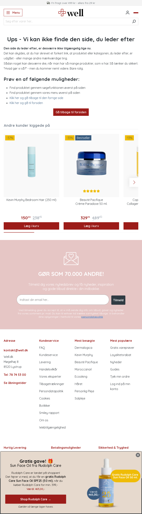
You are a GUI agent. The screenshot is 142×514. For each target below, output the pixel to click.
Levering (45, 362)
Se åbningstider (15, 383)
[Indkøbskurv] (135, 12)
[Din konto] (127, 12)
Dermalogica (83, 348)
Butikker (44, 405)
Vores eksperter (50, 376)
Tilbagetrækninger (51, 384)
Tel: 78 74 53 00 (15, 375)
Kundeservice (48, 355)
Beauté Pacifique (86, 362)
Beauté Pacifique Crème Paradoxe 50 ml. (91, 202)
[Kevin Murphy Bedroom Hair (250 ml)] (31, 161)
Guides (114, 369)
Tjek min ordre (120, 376)
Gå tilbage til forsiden (71, 112)
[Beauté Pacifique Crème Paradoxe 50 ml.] (91, 161)
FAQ (42, 348)
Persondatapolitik (51, 391)
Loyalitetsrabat (120, 355)
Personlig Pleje (84, 391)
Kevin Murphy (84, 355)
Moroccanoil (83, 369)
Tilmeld (118, 300)
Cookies (44, 398)
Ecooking (81, 376)
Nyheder (116, 362)
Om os (43, 420)
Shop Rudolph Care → (35, 499)
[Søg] (134, 21)
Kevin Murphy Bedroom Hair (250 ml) (31, 200)
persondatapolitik (92, 316)
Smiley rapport (49, 413)
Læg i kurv (31, 226)
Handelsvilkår (48, 369)
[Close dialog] (138, 455)
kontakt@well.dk (16, 350)
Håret (78, 384)
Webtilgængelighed (52, 427)
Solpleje (80, 398)
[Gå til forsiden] (71, 12)
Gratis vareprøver (122, 348)
